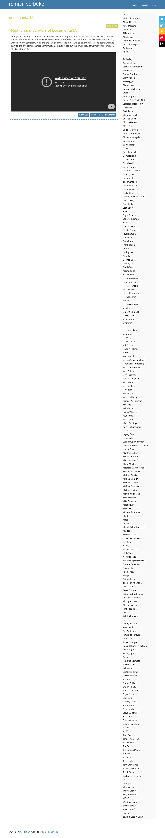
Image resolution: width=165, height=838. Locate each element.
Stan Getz (127, 698)
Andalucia (127, 48)
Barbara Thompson (132, 66)
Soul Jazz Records (131, 690)
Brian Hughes (129, 96)
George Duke (129, 259)
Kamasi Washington (132, 400)
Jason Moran (129, 319)
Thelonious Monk (131, 750)
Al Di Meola (128, 33)
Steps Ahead (129, 705)
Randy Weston (130, 623)
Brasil (125, 92)
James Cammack (131, 311)
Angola (126, 51)
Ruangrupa (83, 115)
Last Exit (127, 430)
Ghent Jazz (128, 263)
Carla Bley (127, 107)
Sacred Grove (129, 664)
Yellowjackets (129, 805)
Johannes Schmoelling (133, 363)
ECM (125, 211)
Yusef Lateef (129, 809)
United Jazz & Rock (132, 776)
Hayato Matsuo (130, 278)
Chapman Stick (130, 115)
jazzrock (127, 337)
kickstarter (128, 419)
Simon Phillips (130, 683)
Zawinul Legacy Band (133, 816)
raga (125, 620)
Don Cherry (128, 200)
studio (126, 727)
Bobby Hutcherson (132, 89)
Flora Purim (128, 241)
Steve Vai (127, 716)
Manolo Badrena (131, 456)
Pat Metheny (129, 579)
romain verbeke (26, 4)
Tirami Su (127, 757)
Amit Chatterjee (130, 44)
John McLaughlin (131, 378)
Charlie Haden (130, 122)
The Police (128, 746)
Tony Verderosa (130, 764)
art (124, 55)
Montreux (127, 516)
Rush (125, 657)
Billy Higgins (128, 81)
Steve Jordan (129, 709)
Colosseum (128, 141)
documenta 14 (130, 181)
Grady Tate (128, 267)
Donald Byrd (129, 204)
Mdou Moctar (129, 464)
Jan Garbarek (129, 315)
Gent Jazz (127, 256)
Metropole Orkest (131, 471)
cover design (129, 144)
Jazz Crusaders (130, 330)
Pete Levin (128, 586)
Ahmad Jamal (129, 22)
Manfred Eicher (130, 453)
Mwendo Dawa (130, 534)
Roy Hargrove (129, 649)
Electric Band (129, 226)
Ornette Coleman (131, 564)
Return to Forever (131, 634)
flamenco (127, 237)
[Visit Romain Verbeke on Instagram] (162, 44)
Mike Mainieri (129, 497)
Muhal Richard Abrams (134, 527)
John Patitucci (129, 382)
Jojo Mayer (128, 393)
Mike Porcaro (129, 501)
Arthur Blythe (129, 63)
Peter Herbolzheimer (133, 594)
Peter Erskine (129, 590)
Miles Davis (128, 504)
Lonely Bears (129, 449)
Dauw (125, 148)
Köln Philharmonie (132, 427)
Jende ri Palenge (130, 348)
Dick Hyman (128, 174)
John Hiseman (129, 374)
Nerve (126, 545)
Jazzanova (127, 334)
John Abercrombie (132, 367)
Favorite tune (129, 233)
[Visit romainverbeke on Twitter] (162, 19)
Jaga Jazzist (128, 308)
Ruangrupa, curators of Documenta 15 (44, 30)
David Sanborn (130, 167)
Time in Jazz (128, 753)
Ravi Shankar (129, 627)
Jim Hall (126, 352)
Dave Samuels (130, 159)
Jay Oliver (127, 322)
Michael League (130, 482)
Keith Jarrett (129, 408)
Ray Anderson (129, 631)
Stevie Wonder (130, 720)
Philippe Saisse (130, 601)
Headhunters (129, 282)
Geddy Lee (128, 252)
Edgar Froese (129, 215)
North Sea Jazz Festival (133, 560)
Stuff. (125, 731)
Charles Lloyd (129, 118)
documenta (110, 115)
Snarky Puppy (129, 686)
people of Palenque (132, 582)
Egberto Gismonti (131, 218)
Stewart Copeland (131, 724)
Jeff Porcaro (128, 345)
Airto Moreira (129, 25)
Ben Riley (127, 70)
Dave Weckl (128, 163)
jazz (124, 326)
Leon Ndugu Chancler (133, 441)
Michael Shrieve (130, 490)
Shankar (127, 679)
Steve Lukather (130, 712)
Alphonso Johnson (132, 40)
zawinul (126, 813)
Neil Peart (127, 542)
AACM (126, 14)
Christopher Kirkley (132, 133)
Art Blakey (128, 59)
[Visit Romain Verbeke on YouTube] (162, 38)
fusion (126, 248)
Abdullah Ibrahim (131, 18)
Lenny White (129, 438)
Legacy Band (129, 434)
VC (124, 779)
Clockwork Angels (131, 137)
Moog (125, 519)
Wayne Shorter (130, 794)
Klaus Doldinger (130, 423)
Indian (126, 300)
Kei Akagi (127, 404)
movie (126, 523)
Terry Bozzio (128, 742)
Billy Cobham (129, 77)
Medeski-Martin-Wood (133, 467)
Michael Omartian (131, 486)
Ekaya (125, 222)
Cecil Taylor (128, 111)
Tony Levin (128, 761)
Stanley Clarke (130, 701)
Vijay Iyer (127, 783)
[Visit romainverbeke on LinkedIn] (162, 25)
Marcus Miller (129, 460)
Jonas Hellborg (130, 397)
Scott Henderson (131, 672)
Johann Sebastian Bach (134, 360)
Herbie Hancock (130, 285)
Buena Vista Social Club (134, 100)
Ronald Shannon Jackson (135, 645)
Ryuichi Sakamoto (131, 660)
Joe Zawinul (128, 356)
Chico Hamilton (130, 129)
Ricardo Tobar (129, 638)
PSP (125, 612)
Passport (127, 575)
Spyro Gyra (128, 694)
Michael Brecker (130, 475)
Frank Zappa (129, 244)
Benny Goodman (131, 74)
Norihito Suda (129, 556)
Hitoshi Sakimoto (131, 293)
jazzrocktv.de (129, 341)
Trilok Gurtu (129, 772)
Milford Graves (130, 508)
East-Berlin (128, 207)
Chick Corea (128, 126)
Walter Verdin (129, 790)
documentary (129, 189)
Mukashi (127, 530)
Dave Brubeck (129, 152)
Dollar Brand (129, 193)
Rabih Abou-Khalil (131, 616)
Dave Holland (129, 155)
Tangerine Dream (131, 738)
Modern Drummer (132, 512)
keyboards (128, 415)
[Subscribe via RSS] (162, 31)
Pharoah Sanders (131, 597)
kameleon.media (50, 831)
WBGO (126, 798)
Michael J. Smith (130, 478)
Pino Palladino (130, 608)
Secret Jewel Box (131, 675)
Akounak (127, 29)
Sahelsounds (129, 668)
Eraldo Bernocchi (131, 230)
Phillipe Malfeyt (130, 605)
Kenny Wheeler (130, 412)
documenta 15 (96, 115)
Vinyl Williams (129, 787)
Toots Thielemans (131, 768)
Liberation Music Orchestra (136, 445)
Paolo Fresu (128, 571)
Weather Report (130, 802)
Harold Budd (129, 274)
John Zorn (127, 389)
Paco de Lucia (129, 568)
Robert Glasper (130, 642)
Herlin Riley (128, 289)
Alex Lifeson (128, 37)
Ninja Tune (128, 553)
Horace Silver (129, 296)
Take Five (127, 735)
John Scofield (129, 386)
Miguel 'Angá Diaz (131, 493)
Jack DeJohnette (130, 304)
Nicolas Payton (130, 549)
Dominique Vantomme (134, 196)
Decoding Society (131, 170)
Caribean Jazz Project (133, 103)
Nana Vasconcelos (132, 538)
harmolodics (129, 270)
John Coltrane (129, 371)
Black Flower (129, 85)
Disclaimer (24, 831)
